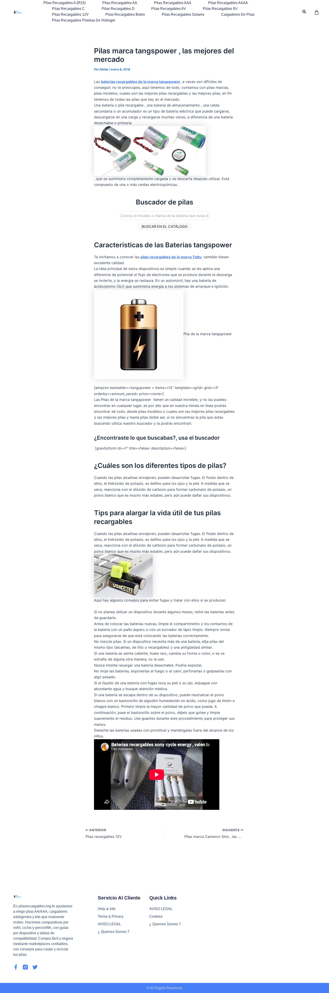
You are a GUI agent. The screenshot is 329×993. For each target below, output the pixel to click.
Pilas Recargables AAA (172, 3)
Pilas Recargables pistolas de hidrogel (83, 20)
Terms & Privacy (111, 916)
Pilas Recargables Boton (125, 14)
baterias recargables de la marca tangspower (141, 81)
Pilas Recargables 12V (70, 14)
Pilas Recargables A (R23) (64, 3)
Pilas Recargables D (118, 9)
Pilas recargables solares (183, 14)
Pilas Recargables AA (119, 3)
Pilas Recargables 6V (168, 9)
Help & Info (106, 909)
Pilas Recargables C (68, 9)
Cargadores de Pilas (237, 14)
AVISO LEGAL (109, 924)
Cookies (155, 916)
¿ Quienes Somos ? (113, 932)
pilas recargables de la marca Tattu (172, 257)
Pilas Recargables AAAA (228, 3)
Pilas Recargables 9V (220, 9)
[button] (304, 11)
